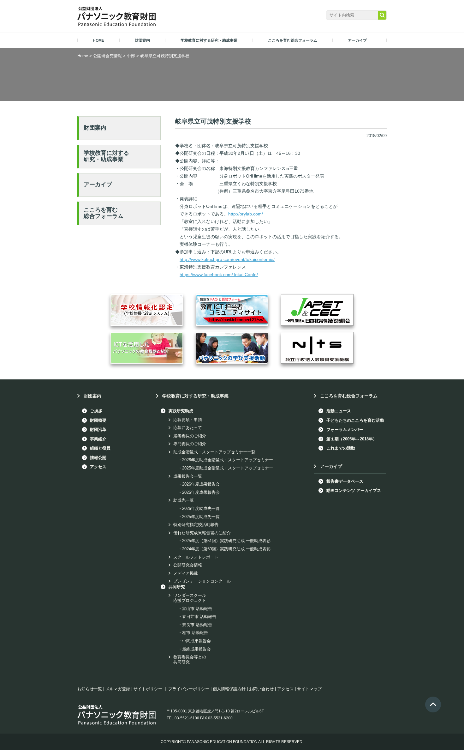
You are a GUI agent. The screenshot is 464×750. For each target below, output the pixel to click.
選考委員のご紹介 (189, 435)
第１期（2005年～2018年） (351, 439)
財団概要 (98, 420)
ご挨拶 (96, 410)
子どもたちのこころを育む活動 (355, 420)
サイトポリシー (148, 688)
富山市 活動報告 (197, 608)
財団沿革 (98, 429)
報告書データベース (344, 481)
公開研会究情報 (107, 55)
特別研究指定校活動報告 (195, 524)
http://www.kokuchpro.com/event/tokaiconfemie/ (227, 259)
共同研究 (177, 586)
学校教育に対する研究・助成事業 (106, 156)
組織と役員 (100, 448)
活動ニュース (338, 410)
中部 (131, 55)
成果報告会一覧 (187, 476)
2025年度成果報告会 (201, 492)
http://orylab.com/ (245, 213)
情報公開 (98, 457)
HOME (98, 40)
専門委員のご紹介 (189, 443)
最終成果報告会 (196, 649)
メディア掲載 (185, 573)
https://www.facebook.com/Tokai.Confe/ (219, 274)
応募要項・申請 (187, 419)
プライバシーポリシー (188, 688)
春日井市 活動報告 (199, 616)
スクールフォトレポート (195, 557)
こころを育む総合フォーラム (103, 213)
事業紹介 (98, 439)
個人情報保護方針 (229, 688)
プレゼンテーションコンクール (202, 581)
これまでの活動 (340, 448)
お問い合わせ (261, 688)
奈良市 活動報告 (197, 624)
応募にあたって (187, 427)
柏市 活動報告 (195, 632)
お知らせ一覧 (89, 688)
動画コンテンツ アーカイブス (353, 490)
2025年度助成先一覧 (201, 516)
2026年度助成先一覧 (201, 508)
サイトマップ (309, 688)
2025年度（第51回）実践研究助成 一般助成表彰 (226, 540)
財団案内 (95, 127)
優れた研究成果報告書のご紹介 (202, 532)
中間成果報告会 (196, 640)
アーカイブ (98, 184)
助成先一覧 (183, 500)
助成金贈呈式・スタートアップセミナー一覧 (214, 452)
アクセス (98, 466)
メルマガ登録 (117, 688)
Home (82, 55)
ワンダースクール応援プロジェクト (189, 598)
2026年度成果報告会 (201, 484)
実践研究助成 (181, 410)
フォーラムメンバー (344, 429)
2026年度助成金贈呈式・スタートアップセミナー (227, 459)
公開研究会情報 (187, 565)
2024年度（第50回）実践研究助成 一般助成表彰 (226, 549)
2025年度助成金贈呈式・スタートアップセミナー (227, 468)
